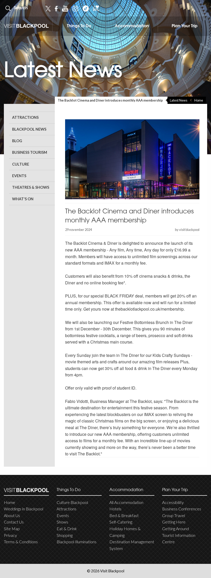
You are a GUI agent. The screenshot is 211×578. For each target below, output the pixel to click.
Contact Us (14, 521)
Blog (17, 141)
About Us (12, 515)
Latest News (178, 100)
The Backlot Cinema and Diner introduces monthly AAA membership (110, 100)
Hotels (115, 508)
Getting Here (174, 521)
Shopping (65, 535)
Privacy (10, 535)
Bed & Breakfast (124, 515)
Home (198, 100)
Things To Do (79, 26)
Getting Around (175, 528)
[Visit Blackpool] (26, 26)
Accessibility (173, 502)
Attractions (25, 117)
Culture (20, 164)
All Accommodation (126, 502)
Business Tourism (29, 152)
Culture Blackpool (72, 502)
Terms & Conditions (21, 541)
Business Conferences (181, 508)
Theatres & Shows (30, 187)
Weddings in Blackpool (23, 508)
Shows (62, 521)
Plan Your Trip (185, 26)
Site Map (12, 528)
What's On (22, 199)
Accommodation (132, 26)
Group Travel (173, 515)
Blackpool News (29, 129)
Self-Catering (120, 521)
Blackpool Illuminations (76, 541)
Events (19, 176)
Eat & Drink (67, 528)
